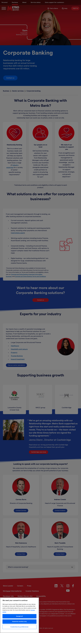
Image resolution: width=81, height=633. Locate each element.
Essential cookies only (19, 621)
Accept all (19, 616)
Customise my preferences (19, 626)
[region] (19, 615)
